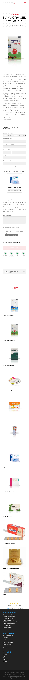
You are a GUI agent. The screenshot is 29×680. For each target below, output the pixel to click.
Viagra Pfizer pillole (7, 627)
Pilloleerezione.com (19, 672)
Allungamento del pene (9, 639)
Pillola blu (5, 659)
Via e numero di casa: (8, 144)
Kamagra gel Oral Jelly (8, 615)
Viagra (4, 656)
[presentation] (4, 184)
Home (7, 608)
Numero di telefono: (8, 160)
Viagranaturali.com (14, 678)
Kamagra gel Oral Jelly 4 (9, 616)
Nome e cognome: (7, 138)
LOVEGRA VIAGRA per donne (10, 629)
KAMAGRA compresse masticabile (11, 622)
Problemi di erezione (8, 642)
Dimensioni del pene (8, 646)
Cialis (4, 657)
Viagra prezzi (6, 647)
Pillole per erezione (7, 644)
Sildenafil (5, 661)
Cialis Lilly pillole (7, 625)
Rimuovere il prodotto (11, 235)
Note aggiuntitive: (7, 215)
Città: (13, 149)
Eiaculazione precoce (8, 640)
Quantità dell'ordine (8, 133)
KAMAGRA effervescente (9, 623)
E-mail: (4, 155)
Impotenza (5, 637)
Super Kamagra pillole (8, 620)
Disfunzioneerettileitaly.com (17, 676)
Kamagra (5, 654)
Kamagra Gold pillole (8, 618)
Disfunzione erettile (8, 635)
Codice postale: (6, 149)
